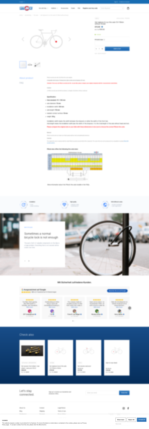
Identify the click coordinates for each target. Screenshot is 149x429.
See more (118, 424)
